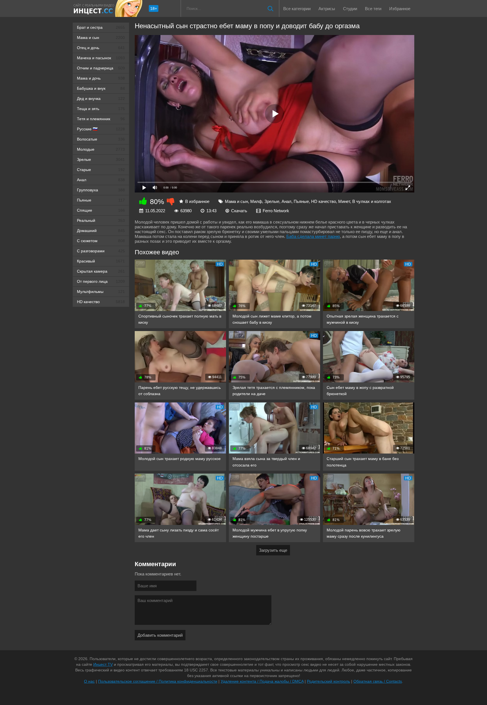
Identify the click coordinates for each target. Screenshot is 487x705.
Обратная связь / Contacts (377, 681)
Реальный (101, 220)
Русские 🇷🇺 (101, 129)
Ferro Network (276, 210)
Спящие (101, 210)
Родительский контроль (328, 681)
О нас (89, 681)
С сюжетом (101, 240)
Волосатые (101, 139)
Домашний (101, 230)
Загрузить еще (273, 550)
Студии (350, 8)
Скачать (239, 210)
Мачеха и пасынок (101, 58)
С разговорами (101, 251)
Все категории (297, 8)
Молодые (101, 149)
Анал (101, 180)
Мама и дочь (101, 78)
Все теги (373, 8)
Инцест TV (103, 664)
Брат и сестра (101, 27)
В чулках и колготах (371, 201)
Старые (101, 169)
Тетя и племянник (101, 119)
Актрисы (326, 8)
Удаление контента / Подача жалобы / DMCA (262, 681)
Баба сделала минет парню (313, 236)
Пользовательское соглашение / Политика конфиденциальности (157, 681)
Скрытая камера (101, 271)
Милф (256, 201)
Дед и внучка (101, 98)
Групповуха (101, 190)
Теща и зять (101, 108)
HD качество (101, 301)
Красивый (101, 261)
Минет (344, 201)
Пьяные (101, 200)
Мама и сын (101, 37)
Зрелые (101, 159)
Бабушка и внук (101, 88)
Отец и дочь (101, 47)
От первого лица (101, 281)
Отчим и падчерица (101, 68)
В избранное (197, 201)
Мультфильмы (101, 291)
